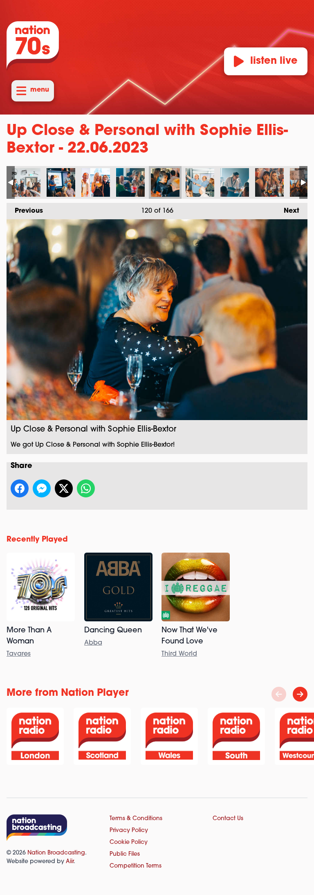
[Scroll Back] (278, 694)
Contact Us (228, 819)
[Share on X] (64, 488)
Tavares (19, 654)
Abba (93, 643)
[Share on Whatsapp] (86, 488)
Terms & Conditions (136, 819)
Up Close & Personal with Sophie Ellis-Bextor (26, 182)
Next (287, 211)
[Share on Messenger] (42, 488)
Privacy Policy (129, 831)
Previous (25, 211)
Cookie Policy (129, 842)
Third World (179, 654)
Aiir (70, 862)
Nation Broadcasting (56, 853)
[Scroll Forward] (300, 694)
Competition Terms (135, 866)
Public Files (125, 854)
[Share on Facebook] (20, 488)
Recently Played (37, 540)
